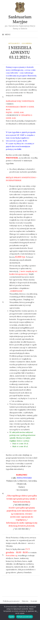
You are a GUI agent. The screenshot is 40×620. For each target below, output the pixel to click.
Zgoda (11, 617)
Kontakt (34, 601)
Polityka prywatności (11, 601)
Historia (25, 601)
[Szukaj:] (36, 34)
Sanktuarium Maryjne (20, 19)
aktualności (14, 43)
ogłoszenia (27, 43)
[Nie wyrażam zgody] (37, 612)
